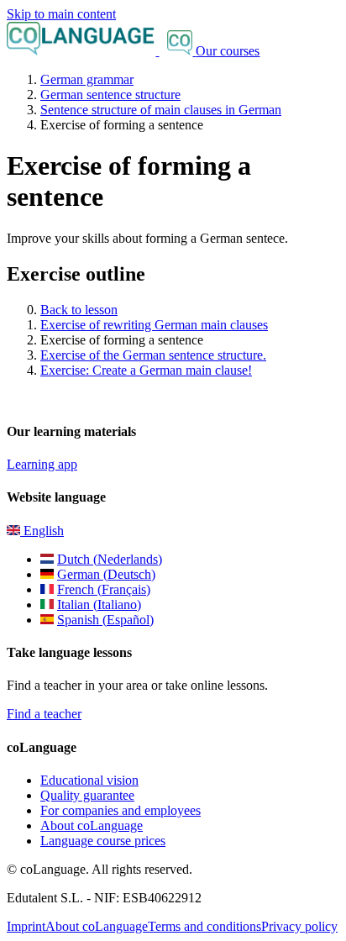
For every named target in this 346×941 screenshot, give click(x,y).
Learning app (42, 464)
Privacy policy (299, 926)
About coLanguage (91, 825)
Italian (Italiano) (99, 604)
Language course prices (102, 840)
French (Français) (103, 589)
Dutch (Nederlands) (109, 559)
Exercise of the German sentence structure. (153, 355)
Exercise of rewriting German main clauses (154, 325)
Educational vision (89, 780)
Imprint (26, 926)
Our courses (228, 51)
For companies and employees (120, 810)
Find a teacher (44, 714)
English (42, 530)
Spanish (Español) (105, 619)
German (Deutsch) (106, 574)
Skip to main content (61, 14)
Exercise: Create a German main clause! (146, 370)
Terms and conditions (204, 926)
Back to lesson (79, 309)
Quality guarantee (87, 795)
